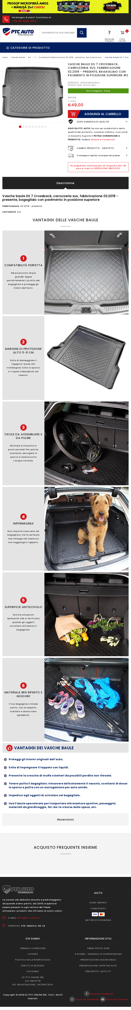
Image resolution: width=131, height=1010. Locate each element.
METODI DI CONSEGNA (98, 920)
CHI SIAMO (33, 971)
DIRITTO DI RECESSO (32, 965)
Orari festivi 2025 (98, 948)
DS (29, 57)
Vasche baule (18, 57)
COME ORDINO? (98, 902)
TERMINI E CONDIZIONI (33, 948)
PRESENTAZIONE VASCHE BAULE (98, 959)
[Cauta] (81, 33)
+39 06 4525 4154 (24, 21)
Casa (5, 57)
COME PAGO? (98, 908)
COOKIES (32, 954)
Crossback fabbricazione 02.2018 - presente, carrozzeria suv (70, 57)
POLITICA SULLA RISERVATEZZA (32, 959)
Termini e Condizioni (103, 139)
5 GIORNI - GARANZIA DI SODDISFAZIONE (98, 954)
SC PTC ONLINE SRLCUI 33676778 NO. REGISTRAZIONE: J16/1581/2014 (32, 981)
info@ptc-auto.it (28, 917)
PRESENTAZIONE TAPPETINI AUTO (98, 965)
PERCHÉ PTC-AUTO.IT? (98, 971)
